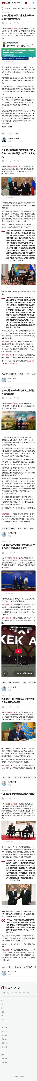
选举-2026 (8, 8)
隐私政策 (4, 1035)
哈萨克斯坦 (28, 777)
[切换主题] (27, 2)
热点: (2, 8)
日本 (10, 134)
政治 (2, 1008)
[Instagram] (2, 23)
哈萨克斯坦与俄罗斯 (9, 374)
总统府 (15, 8)
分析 (2, 1012)
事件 (23, 8)
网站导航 (4, 1059)
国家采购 (4, 1047)
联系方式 (4, 1062)
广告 (2, 1066)
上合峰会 (18, 967)
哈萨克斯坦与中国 (8, 528)
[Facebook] (14, 23)
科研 (25, 528)
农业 (19, 528)
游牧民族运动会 (14, 683)
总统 (21, 374)
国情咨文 (28, 8)
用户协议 (4, 1031)
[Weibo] (16, 993)
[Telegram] (10, 23)
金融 (16, 134)
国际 (2, 1020)
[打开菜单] (33, 2)
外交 (3, 134)
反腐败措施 (5, 1043)
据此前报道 (5, 342)
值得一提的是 (6, 355)
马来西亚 (18, 777)
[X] (18, 23)
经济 (2, 1016)
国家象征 (4, 1039)
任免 (19, 8)
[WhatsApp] (6, 23)
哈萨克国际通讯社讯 (10, 29)
